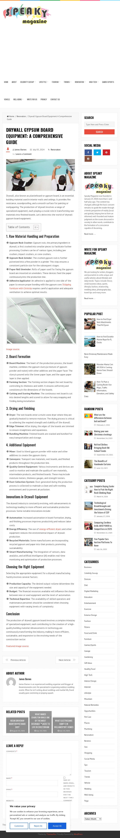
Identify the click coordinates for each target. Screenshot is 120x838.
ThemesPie (51, 834)
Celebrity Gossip (27, 81)
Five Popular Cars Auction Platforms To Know (103, 542)
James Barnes (20, 149)
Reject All (38, 826)
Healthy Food (89, 669)
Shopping (88, 753)
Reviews (87, 741)
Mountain (88, 699)
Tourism (55, 81)
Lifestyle (42, 81)
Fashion (87, 621)
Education (88, 597)
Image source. (13, 349)
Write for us (32, 99)
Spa (85, 765)
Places (87, 723)
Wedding (87, 789)
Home (6, 81)
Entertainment (90, 603)
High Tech (93, 81)
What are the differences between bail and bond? (103, 418)
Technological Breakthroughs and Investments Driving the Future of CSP (102, 507)
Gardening (88, 657)
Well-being (17, 99)
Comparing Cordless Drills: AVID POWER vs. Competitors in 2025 (103, 525)
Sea (85, 747)
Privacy (44, 99)
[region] (38, 816)
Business (88, 567)
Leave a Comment (23, 154)
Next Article (65, 659)
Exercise (87, 609)
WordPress (78, 834)
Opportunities (89, 711)
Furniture (87, 639)
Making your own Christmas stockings (103, 433)
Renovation (79, 81)
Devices (87, 579)
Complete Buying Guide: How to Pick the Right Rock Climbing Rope (104, 489)
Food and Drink (90, 633)
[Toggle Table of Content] (34, 227)
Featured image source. (17, 646)
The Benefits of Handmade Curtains (102, 462)
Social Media (89, 759)
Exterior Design (90, 615)
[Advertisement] (60, 51)
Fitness (87, 627)
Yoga (86, 801)
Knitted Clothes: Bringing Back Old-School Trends (102, 447)
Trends (67, 81)
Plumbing (88, 729)
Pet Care (87, 717)
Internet (87, 687)
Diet (86, 585)
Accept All (57, 826)
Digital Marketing (91, 591)
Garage (87, 651)
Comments (11, 751)
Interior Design (90, 681)
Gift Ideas (88, 663)
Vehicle (7, 99)
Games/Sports (108, 81)
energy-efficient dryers (50, 529)
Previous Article (18, 659)
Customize (19, 826)
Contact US (55, 99)
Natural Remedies (91, 705)
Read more (88, 234)
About (14, 81)
